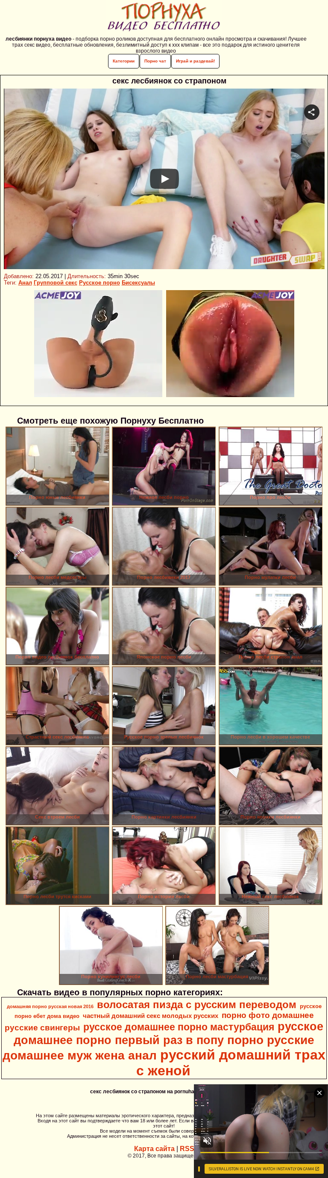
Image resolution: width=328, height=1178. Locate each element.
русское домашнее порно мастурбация (178, 1027)
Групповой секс (55, 282)
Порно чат (155, 61)
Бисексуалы (138, 282)
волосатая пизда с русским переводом (196, 1004)
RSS (187, 1148)
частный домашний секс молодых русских (150, 1015)
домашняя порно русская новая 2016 (50, 1006)
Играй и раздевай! (195, 61)
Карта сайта (154, 1148)
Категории (124, 61)
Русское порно (99, 282)
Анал (25, 282)
